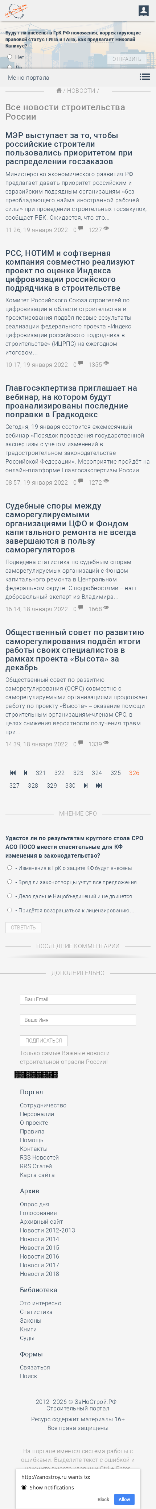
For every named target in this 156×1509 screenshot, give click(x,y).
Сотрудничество (43, 1105)
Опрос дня (34, 1204)
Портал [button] (31, 1092)
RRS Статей (36, 1166)
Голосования (38, 1213)
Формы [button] (31, 1354)
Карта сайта (37, 1175)
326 (134, 773)
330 (70, 785)
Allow (124, 1499)
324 (97, 773)
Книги (28, 1329)
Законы (31, 1320)
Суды (27, 1338)
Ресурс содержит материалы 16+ (78, 1419)
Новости (81, 90)
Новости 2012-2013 (47, 1230)
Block (103, 1499)
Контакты (34, 1148)
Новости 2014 (39, 1239)
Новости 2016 (39, 1256)
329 (52, 785)
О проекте (34, 1122)
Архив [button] (29, 1191)
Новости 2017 (39, 1265)
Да (18, 68)
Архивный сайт (41, 1221)
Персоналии (37, 1114)
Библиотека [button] (39, 1290)
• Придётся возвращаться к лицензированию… (74, 910)
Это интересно (40, 1303)
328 (33, 785)
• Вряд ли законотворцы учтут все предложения (75, 882)
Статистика (36, 1312)
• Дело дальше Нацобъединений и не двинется (73, 896)
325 (116, 773)
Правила (32, 1131)
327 (14, 785)
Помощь (32, 1140)
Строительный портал (77, 1408)
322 (59, 773)
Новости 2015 (39, 1247)
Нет (19, 57)
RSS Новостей (39, 1157)
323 (78, 773)
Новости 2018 (39, 1273)
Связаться (35, 1367)
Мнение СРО (78, 813)
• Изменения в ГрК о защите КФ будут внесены (73, 868)
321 (41, 773)
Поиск (28, 1376)
